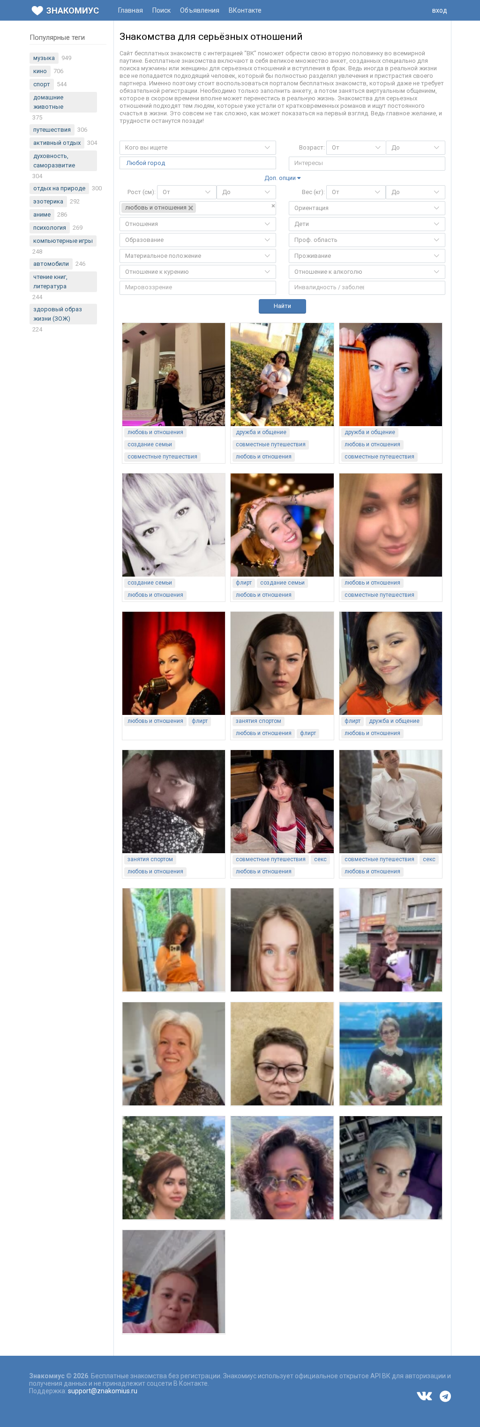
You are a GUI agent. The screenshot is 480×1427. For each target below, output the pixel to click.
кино (40, 71)
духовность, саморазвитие (54, 160)
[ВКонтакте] (424, 1396)
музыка (44, 57)
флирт (244, 582)
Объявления (199, 10)
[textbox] (328, 162)
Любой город (146, 162)
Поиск (161, 10)
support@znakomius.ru (102, 1391)
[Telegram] (445, 1396)
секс (320, 859)
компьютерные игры (63, 240)
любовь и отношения (155, 432)
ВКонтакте (245, 10)
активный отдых (57, 142)
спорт (41, 84)
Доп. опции (280, 177)
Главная (130, 10)
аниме (42, 214)
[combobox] (198, 148)
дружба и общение (261, 432)
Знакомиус (72, 10)
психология (49, 227)
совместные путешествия (162, 456)
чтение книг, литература (50, 281)
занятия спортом (258, 721)
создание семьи (150, 444)
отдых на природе (59, 188)
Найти (282, 305)
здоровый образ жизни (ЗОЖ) (57, 314)
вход (439, 10)
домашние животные (48, 102)
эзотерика (48, 201)
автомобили (51, 263)
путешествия (52, 129)
